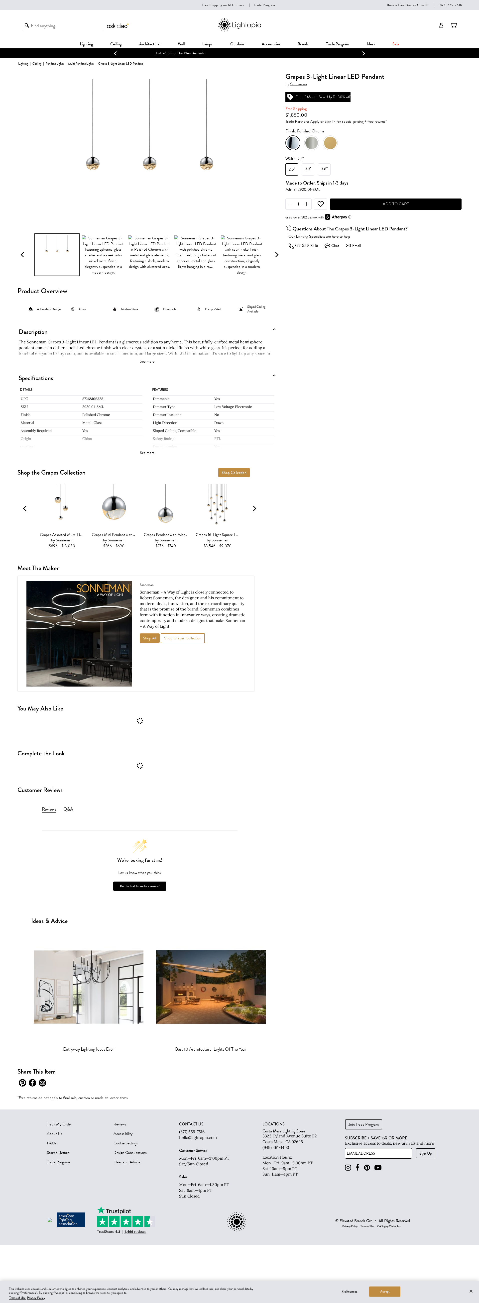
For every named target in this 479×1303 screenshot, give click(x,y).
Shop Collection (234, 473)
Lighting (86, 44)
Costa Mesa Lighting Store (283, 1131)
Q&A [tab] (68, 809)
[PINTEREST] (367, 1168)
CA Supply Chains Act (389, 1226)
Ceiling (115, 44)
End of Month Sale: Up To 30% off (323, 97)
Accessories (271, 44)
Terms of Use (367, 1226)
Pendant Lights (55, 63)
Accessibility (123, 1134)
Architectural (149, 44)
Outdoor (237, 44)
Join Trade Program (364, 1124)
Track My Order (59, 1124)
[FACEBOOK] (357, 1168)
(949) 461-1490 (275, 1147)
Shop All (149, 638)
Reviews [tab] (49, 809)
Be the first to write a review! (140, 886)
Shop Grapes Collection (182, 638)
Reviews (120, 1124)
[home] (239, 30)
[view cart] (454, 25)
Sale (395, 44)
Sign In (330, 122)
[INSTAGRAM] (348, 1168)
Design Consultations (130, 1153)
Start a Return (58, 1153)
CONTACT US (191, 1124)
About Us (54, 1134)
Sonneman (298, 84)
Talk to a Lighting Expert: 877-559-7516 (239, 53)
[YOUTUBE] (377, 1168)
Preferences (349, 1291)
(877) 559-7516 (450, 4)
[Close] (471, 1291)
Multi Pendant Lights (81, 63)
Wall (181, 44)
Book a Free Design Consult (408, 4)
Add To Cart (396, 204)
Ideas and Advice (127, 1162)
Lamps (207, 44)
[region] (239, 1292)
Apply (314, 122)
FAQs (52, 1143)
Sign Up (425, 1153)
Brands (303, 44)
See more (147, 361)
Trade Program (264, 4)
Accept (385, 1291)
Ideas (371, 44)
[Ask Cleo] (118, 25)
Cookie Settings (126, 1143)
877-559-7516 (306, 246)
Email (356, 246)
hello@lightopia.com (198, 1137)
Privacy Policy (350, 1226)
